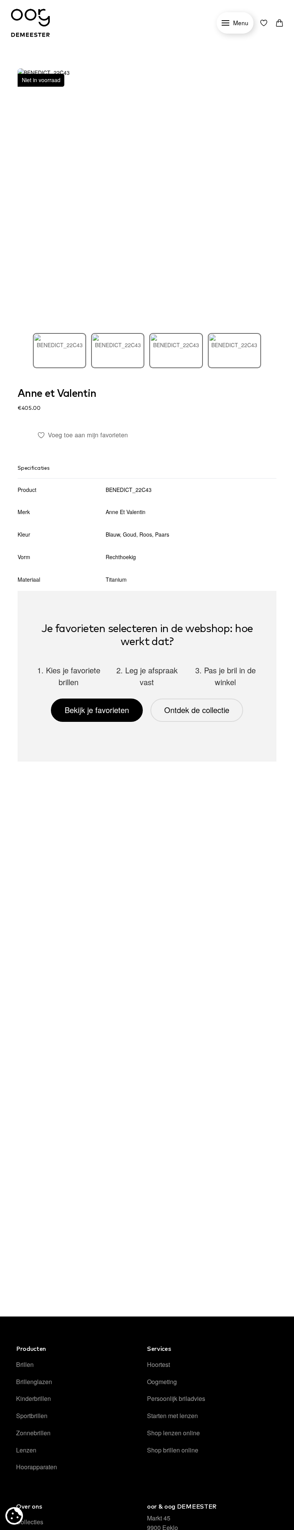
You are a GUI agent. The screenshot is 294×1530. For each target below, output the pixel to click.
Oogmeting (162, 1381)
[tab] (59, 351)
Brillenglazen (34, 1381)
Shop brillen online (172, 1450)
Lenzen (26, 1450)
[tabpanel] (147, 197)
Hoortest (158, 1364)
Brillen (25, 1364)
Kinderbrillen (33, 1398)
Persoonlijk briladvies (176, 1398)
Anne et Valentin (57, 393)
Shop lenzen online (173, 1432)
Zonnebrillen (33, 1432)
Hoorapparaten (36, 1466)
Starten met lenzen (172, 1415)
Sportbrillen (31, 1415)
